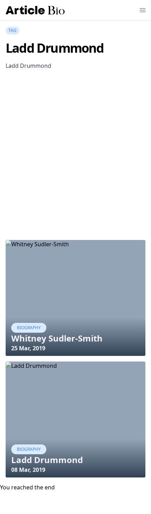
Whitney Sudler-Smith (57, 338)
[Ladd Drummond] (75, 419)
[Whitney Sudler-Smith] (75, 298)
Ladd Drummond (47, 460)
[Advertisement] (75, 162)
